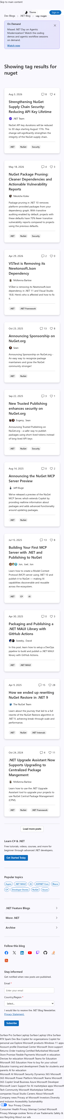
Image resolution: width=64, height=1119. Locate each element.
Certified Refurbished (37, 1050)
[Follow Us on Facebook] (6, 953)
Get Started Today (16, 857)
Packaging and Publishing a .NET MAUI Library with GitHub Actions (31, 628)
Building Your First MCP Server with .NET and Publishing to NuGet (28, 552)
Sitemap (32, 1109)
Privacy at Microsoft (28, 1097)
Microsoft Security (24, 1074)
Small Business (21, 1082)
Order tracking (17, 1050)
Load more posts (32, 828)
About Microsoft (45, 1093)
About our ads (23, 1117)
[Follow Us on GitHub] (45, 953)
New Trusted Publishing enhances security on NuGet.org (28, 408)
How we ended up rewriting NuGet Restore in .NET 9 (31, 695)
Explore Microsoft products (29, 1043)
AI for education (17, 1070)
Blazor (55, 884)
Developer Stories (20, 889)
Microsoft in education (48, 1054)
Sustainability (35, 1101)
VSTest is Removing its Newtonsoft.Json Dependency (27, 268)
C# (7, 889)
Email (8, 983)
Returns (4, 1050)
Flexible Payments (25, 1054)
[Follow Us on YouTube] (30, 953)
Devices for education (11, 1058)
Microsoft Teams (42, 1078)
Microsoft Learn (8, 1085)
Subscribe (11, 1023)
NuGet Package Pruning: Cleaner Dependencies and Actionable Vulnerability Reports (30, 181)
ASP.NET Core (42, 884)
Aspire (8, 884)
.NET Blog (25, 15)
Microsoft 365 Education (13, 1062)
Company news (8, 1097)
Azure (45, 889)
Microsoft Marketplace (31, 1089)
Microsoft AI (6, 1074)
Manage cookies (17, 1113)
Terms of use (33, 1113)
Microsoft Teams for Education (40, 1058)
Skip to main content (11, 2)
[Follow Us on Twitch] (38, 953)
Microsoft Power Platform (19, 1078)
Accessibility (21, 1101)
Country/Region (13, 997)
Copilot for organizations (34, 1039)
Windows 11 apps (54, 1043)
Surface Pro (6, 1035)
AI (31, 884)
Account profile (8, 1046)
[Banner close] (55, 25)
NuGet (35, 889)
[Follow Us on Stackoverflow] (53, 953)
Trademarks (47, 1113)
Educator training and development (19, 1066)
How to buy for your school (42, 1062)
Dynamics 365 (42, 1074)
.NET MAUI (20, 884)
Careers (31, 1093)
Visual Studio (19, 1093)
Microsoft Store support (50, 1046)
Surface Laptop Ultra (41, 1035)
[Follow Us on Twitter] (14, 953)
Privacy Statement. (14, 1014)
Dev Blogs (9, 15)
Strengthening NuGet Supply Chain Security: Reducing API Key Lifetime (30, 106)
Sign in (55, 12)
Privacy (4, 1113)
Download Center (26, 1046)
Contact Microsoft (47, 1109)
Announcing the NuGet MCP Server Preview (32, 478)
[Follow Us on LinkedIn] (22, 953)
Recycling (9, 1117)
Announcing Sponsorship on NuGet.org (32, 338)
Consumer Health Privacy (13, 1109)
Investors (45, 1097)
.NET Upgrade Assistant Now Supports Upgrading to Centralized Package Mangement (32, 767)
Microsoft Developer (48, 1082)
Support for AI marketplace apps (35, 1085)
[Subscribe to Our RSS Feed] (6, 960)
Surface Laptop (21, 1035)
